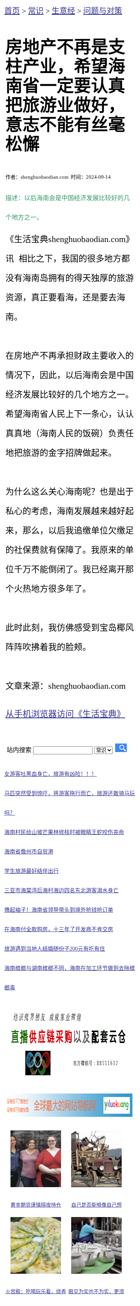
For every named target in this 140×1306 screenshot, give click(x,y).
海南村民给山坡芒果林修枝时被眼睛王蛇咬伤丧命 (64, 832)
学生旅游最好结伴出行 (31, 871)
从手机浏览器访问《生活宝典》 (65, 714)
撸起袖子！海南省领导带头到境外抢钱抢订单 (58, 910)
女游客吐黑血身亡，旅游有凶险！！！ (50, 774)
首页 (12, 11)
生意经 (63, 11)
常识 (36, 11)
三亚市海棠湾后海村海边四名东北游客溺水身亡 (61, 890)
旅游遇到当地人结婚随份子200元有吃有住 (54, 949)
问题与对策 (102, 11)
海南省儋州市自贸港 (28, 852)
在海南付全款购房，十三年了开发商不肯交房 (58, 929)
